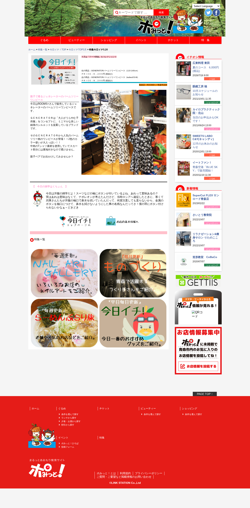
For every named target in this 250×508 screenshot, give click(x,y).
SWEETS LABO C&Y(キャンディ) (203, 137)
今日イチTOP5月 (78, 49)
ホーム (31, 49)
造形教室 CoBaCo (205, 257)
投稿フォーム (67, 447)
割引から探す (67, 425)
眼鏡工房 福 (200, 86)
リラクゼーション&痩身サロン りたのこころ (206, 237)
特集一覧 (42, 49)
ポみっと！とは (106, 473)
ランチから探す (68, 418)
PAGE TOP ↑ (205, 394)
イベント (141, 40)
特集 (101, 437)
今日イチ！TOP (58, 49)
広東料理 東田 (201, 62)
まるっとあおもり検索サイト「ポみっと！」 (57, 19)
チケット (173, 40)
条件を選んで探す (70, 414)
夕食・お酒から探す (71, 421)
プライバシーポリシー (148, 473)
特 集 (205, 40)
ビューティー (76, 40)
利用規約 (125, 473)
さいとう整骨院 (202, 214)
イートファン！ (202, 162)
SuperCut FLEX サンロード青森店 (206, 197)
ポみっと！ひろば (70, 443)
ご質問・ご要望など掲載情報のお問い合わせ (124, 476)
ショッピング (109, 40)
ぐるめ (44, 40)
